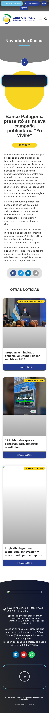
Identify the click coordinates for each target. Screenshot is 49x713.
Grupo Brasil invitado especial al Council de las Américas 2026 (22, 356)
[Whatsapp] (31, 654)
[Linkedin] (16, 654)
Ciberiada (30, 704)
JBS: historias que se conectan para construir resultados (21, 444)
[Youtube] (24, 654)
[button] (40, 18)
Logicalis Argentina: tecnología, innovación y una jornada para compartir (23, 552)
